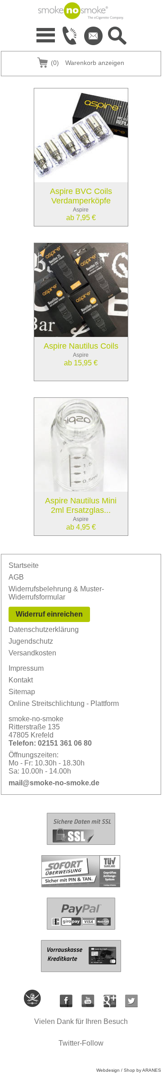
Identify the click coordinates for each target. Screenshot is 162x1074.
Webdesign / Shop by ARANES (128, 1070)
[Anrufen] (69, 35)
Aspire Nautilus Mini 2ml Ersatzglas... (81, 505)
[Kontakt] (93, 35)
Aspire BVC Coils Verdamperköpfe (81, 196)
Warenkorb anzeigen (87, 62)
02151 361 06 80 (65, 743)
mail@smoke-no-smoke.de (54, 783)
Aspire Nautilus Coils (81, 345)
